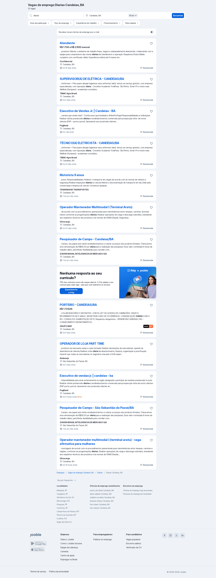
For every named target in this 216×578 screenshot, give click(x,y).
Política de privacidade (59, 571)
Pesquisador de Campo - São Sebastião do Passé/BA (97, 408)
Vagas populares (133, 539)
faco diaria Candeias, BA (100, 504)
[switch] (152, 32)
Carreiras (64, 551)
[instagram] (170, 535)
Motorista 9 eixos (72, 175)
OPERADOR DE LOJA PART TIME (82, 343)
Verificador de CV (134, 547)
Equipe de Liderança (69, 547)
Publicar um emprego (102, 539)
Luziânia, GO (62, 518)
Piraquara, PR (62, 504)
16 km (131, 15)
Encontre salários (133, 543)
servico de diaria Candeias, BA (102, 490)
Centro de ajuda (67, 555)
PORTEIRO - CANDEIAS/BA (78, 305)
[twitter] (176, 535)
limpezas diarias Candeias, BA (101, 501)
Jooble (183, 572)
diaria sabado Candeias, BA (101, 494)
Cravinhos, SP (62, 508)
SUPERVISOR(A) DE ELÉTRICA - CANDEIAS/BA (92, 79)
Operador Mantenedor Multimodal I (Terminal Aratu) (96, 207)
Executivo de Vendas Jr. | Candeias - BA (87, 111)
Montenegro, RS (63, 501)
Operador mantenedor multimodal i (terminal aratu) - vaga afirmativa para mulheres (100, 442)
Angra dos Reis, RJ (64, 522)
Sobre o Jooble (67, 539)
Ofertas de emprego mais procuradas (137, 490)
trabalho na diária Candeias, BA (102, 497)
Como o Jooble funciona (71, 543)
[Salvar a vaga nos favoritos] (151, 43)
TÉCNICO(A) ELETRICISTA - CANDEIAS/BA (89, 143)
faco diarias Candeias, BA (100, 508)
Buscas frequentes (65, 480)
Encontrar (178, 15)
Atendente (67, 43)
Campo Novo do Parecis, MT (68, 511)
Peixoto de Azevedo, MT (66, 515)
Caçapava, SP (62, 494)
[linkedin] (182, 535)
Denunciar (148, 68)
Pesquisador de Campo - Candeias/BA (87, 239)
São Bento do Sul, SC (65, 497)
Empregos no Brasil (68, 559)
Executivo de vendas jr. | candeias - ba (86, 375)
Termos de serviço (38, 571)
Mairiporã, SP (62, 490)
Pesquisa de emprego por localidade (137, 494)
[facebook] (164, 535)
